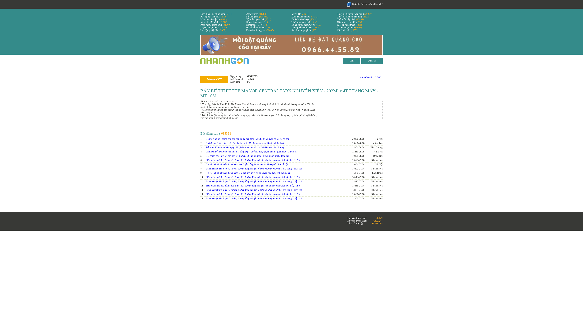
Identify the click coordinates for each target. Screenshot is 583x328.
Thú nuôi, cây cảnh (350, 19)
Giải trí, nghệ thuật (350, 25)
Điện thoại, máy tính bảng (216, 14)
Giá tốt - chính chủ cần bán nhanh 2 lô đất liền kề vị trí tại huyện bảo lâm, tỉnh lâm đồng (248, 173)
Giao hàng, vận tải (349, 27)
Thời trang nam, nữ (304, 22)
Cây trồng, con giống (350, 22)
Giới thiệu (358, 4)
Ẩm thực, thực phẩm (305, 30)
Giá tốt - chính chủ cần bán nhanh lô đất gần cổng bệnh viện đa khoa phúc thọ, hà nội (247, 164)
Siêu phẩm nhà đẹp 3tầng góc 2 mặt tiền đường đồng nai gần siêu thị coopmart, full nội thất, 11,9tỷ (253, 160)
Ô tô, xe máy (256, 14)
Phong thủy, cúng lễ (257, 22)
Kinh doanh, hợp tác (260, 30)
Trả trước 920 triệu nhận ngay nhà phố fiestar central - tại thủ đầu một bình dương (245, 147)
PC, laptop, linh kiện (213, 16)
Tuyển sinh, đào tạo (213, 27)
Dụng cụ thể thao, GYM (307, 25)
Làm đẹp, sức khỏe (305, 16)
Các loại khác (347, 30)
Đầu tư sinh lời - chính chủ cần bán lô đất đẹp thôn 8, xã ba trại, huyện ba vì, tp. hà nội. (247, 139)
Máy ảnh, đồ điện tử (213, 19)
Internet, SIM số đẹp (213, 22)
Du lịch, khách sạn (304, 19)
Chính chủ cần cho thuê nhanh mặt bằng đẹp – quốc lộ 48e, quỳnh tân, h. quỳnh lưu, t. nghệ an (251, 151)
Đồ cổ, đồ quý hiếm (258, 27)
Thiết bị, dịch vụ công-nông (354, 14)
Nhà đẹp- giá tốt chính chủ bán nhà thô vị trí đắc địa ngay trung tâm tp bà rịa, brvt (245, 143)
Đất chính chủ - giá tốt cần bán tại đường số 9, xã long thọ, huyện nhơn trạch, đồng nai (247, 156)
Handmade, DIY (257, 25)
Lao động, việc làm (213, 30)
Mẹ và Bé (300, 14)
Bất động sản (257, 16)
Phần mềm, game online (215, 25)
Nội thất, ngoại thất (258, 19)
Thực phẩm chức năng (306, 27)
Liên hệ (379, 4)
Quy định (369, 4)
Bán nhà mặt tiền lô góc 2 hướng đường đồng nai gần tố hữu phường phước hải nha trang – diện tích (254, 168)
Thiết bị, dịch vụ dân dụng (353, 16)
